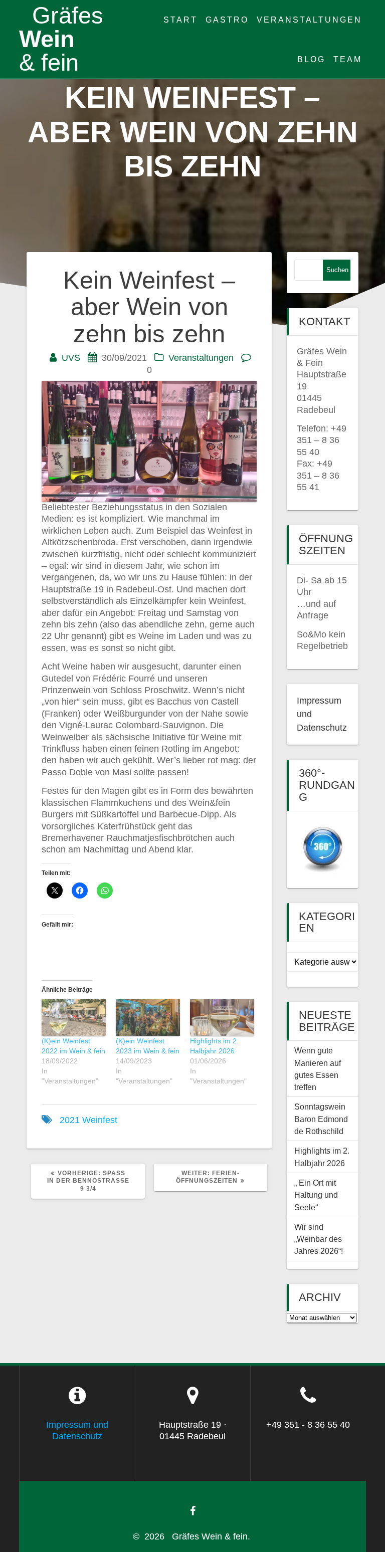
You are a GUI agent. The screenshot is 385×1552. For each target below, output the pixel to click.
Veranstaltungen (309, 19)
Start (180, 19)
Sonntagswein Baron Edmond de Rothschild (322, 1119)
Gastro (227, 19)
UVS (71, 358)
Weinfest (99, 1120)
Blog (311, 59)
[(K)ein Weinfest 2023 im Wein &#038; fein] (148, 1017)
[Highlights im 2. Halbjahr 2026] (222, 1017)
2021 (70, 1120)
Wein (61, 39)
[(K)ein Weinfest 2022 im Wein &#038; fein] (74, 1017)
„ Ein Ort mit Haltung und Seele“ (316, 1195)
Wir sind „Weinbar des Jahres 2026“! (318, 1239)
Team (347, 59)
